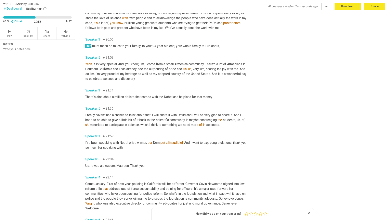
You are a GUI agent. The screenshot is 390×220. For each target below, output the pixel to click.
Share (375, 6)
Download (347, 6)
